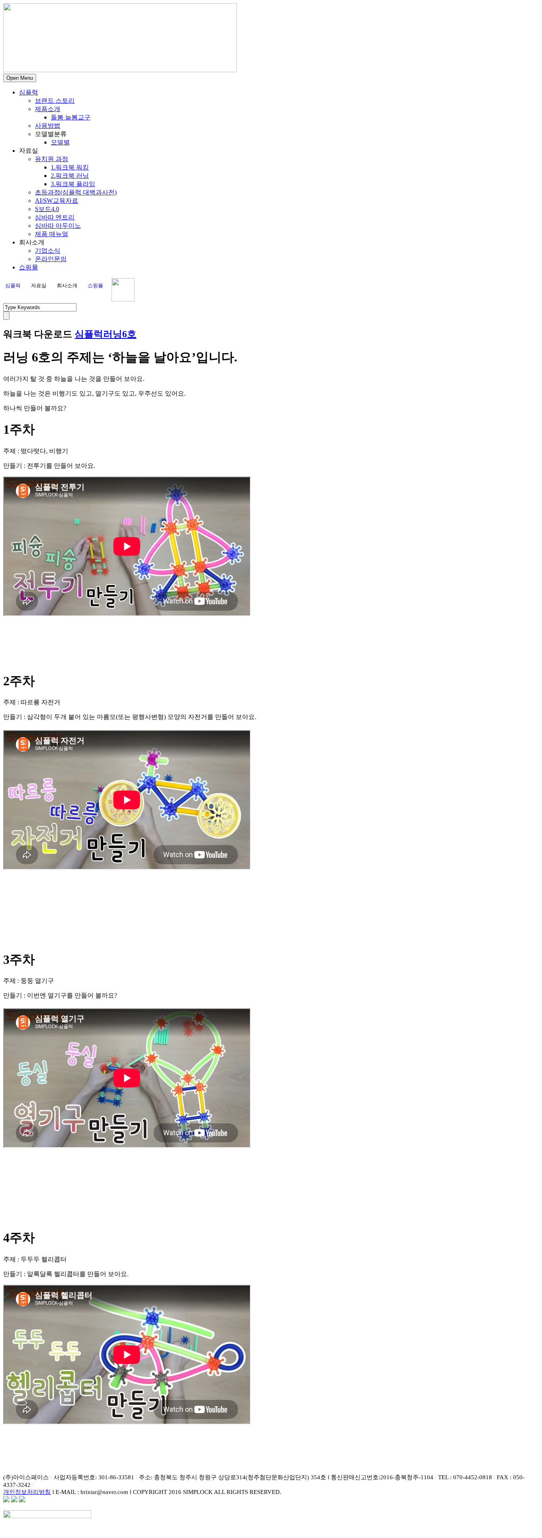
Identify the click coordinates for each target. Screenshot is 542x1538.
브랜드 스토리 (55, 100)
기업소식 (47, 250)
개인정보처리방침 (27, 1492)
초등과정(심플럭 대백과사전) (76, 192)
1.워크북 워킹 (70, 167)
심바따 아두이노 (58, 225)
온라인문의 (51, 259)
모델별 (60, 142)
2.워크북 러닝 (70, 175)
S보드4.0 (47, 209)
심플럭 (28, 92)
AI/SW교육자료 (56, 200)
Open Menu (19, 78)
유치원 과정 (51, 159)
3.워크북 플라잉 (73, 184)
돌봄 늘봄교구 (70, 117)
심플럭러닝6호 (105, 334)
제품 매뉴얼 (51, 234)
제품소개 (47, 109)
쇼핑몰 (28, 267)
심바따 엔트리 (55, 217)
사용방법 (47, 125)
